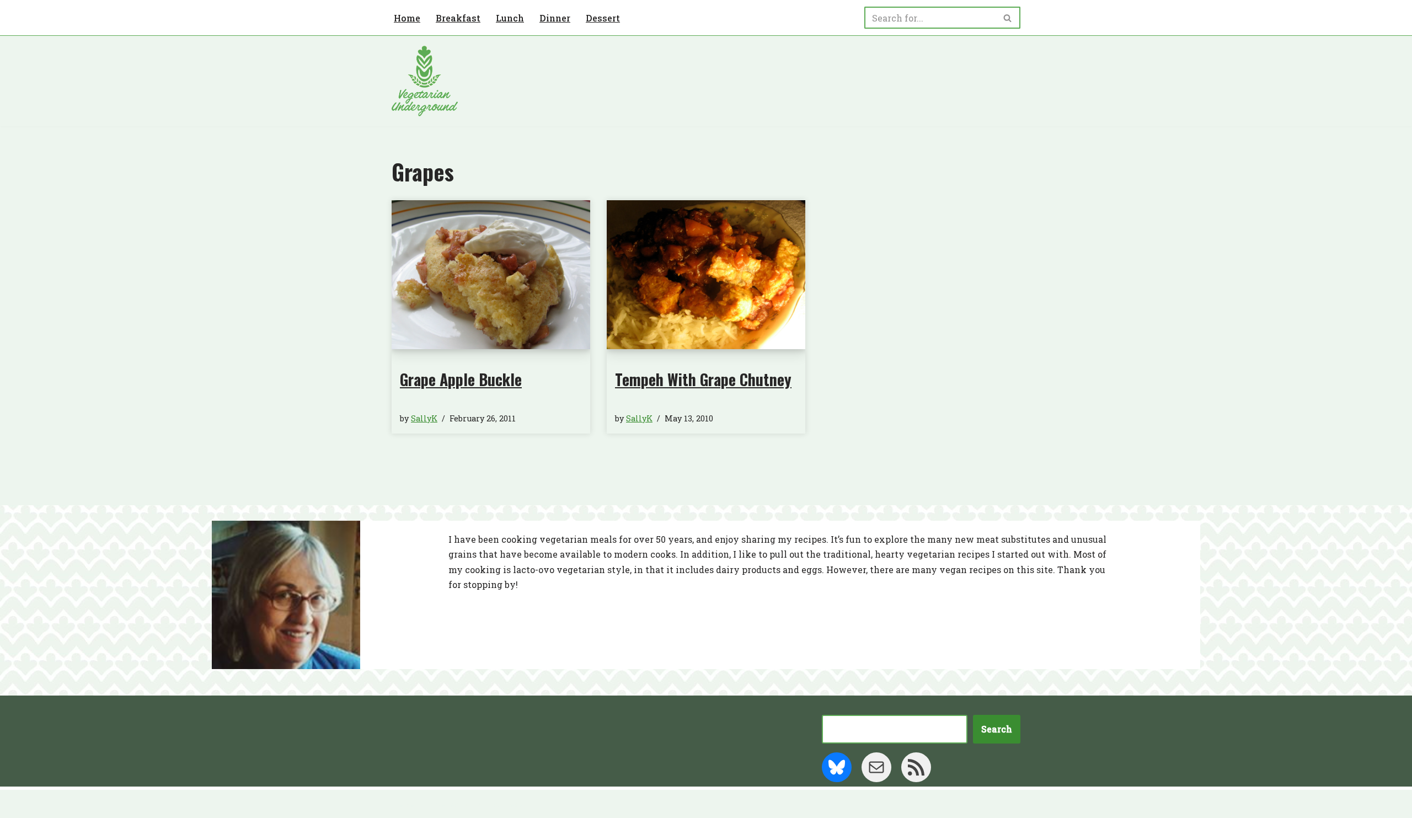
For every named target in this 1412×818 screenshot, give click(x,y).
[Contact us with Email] (876, 767)
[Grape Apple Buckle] (491, 274)
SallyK (424, 418)
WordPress (499, 804)
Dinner (554, 18)
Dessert (603, 18)
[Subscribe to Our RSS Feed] (916, 767)
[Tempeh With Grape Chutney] (706, 274)
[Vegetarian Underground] (425, 81)
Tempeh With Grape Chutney (703, 379)
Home (407, 18)
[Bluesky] (837, 767)
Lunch (510, 18)
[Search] (1008, 18)
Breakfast (458, 18)
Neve (403, 804)
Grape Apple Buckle (461, 379)
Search (996, 729)
